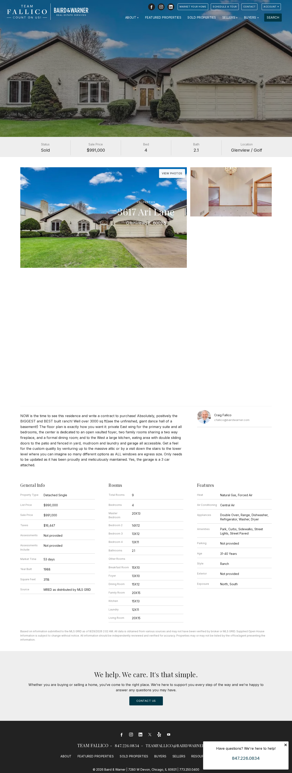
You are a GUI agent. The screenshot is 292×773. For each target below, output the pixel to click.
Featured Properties (163, 17)
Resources (200, 756)
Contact (249, 6)
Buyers (250, 17)
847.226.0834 (127, 745)
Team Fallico (92, 745)
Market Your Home (193, 6)
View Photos (172, 173)
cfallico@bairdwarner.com (231, 420)
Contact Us (146, 700)
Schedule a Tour (225, 6)
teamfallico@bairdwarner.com (180, 745)
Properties (146, 202)
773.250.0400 (189, 769)
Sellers (228, 17)
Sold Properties (201, 17)
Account (270, 6)
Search (273, 17)
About (130, 17)
